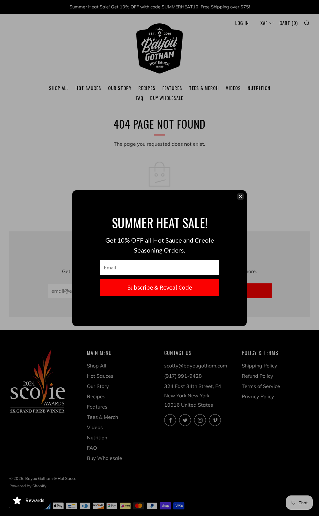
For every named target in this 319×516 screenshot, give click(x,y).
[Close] (240, 196)
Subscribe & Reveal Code (159, 287)
